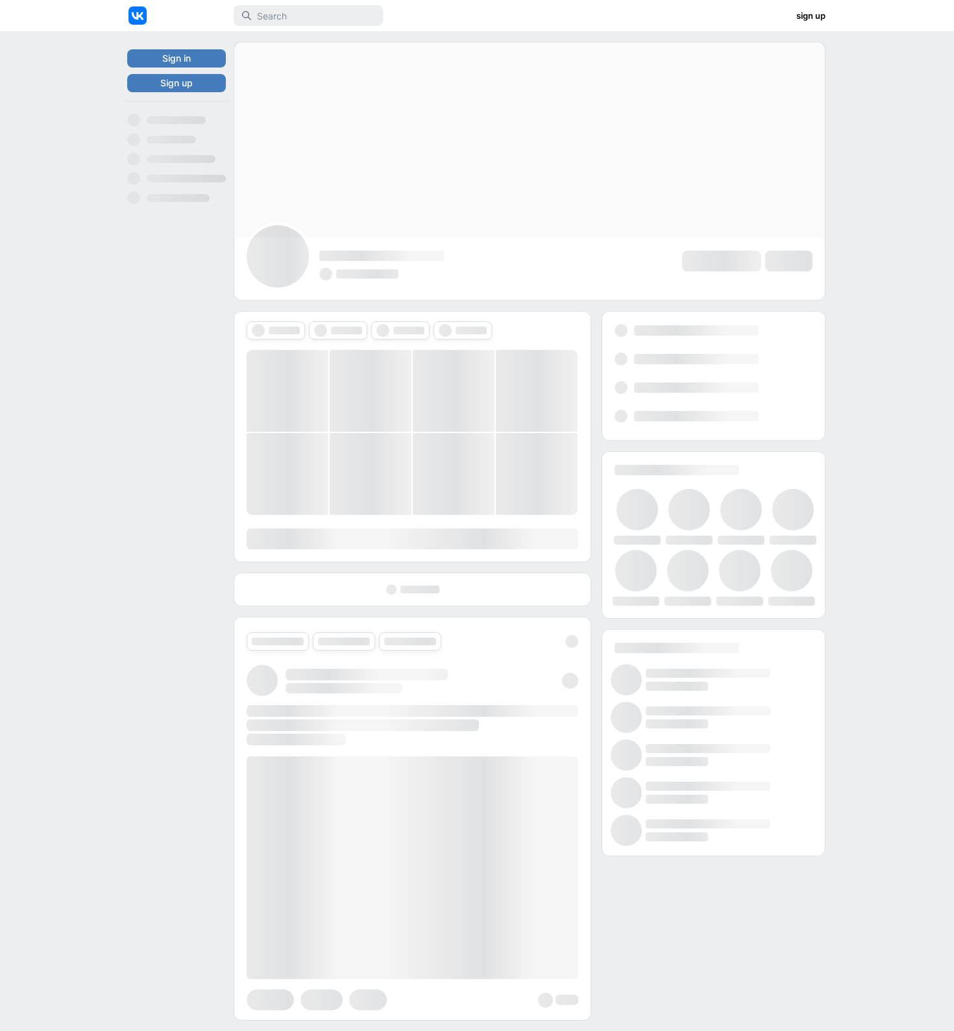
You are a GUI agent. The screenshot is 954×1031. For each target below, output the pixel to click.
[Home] (137, 15)
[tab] (276, 330)
